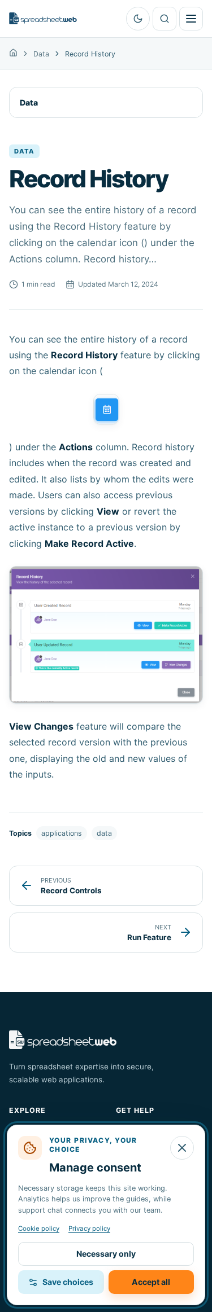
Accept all (151, 1282)
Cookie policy (38, 1228)
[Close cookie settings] (182, 1148)
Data (41, 54)
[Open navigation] (191, 18)
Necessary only (106, 1253)
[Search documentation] (164, 18)
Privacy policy (89, 1228)
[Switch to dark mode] (138, 18)
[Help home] (13, 54)
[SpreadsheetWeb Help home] (43, 18)
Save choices (67, 1282)
